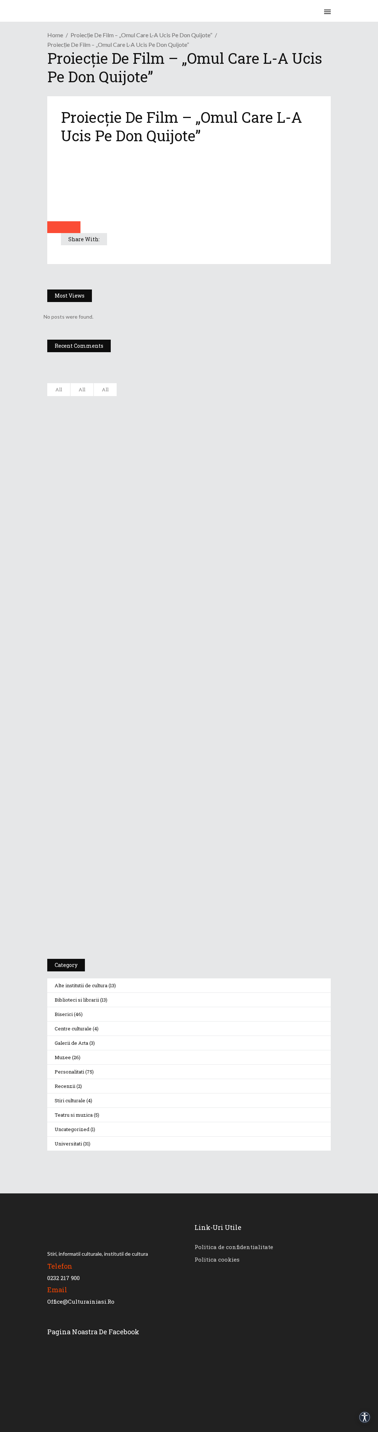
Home (55, 34)
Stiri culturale (70, 1100)
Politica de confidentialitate (234, 1247)
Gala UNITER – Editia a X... (135, 439)
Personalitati (69, 1071)
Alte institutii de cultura (81, 985)
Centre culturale (73, 1028)
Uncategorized (72, 1129)
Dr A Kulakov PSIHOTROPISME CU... (148, 475)
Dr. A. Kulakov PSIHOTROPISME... (144, 512)
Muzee (63, 1057)
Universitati (68, 1143)
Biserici (64, 1014)
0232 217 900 (63, 1278)
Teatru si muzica (74, 1115)
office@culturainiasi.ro (80, 1301)
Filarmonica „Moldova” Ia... (136, 402)
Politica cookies (217, 1259)
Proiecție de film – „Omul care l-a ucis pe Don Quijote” (141, 34)
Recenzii (65, 1086)
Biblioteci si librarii (77, 999)
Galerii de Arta (71, 1043)
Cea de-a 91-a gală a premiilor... (143, 548)
